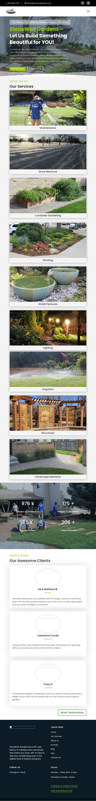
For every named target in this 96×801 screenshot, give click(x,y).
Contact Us (35, 69)
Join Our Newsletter (61, 790)
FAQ (52, 753)
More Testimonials (72, 712)
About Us (55, 740)
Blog (52, 749)
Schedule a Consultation (64, 786)
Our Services (17, 69)
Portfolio (54, 745)
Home (53, 732)
